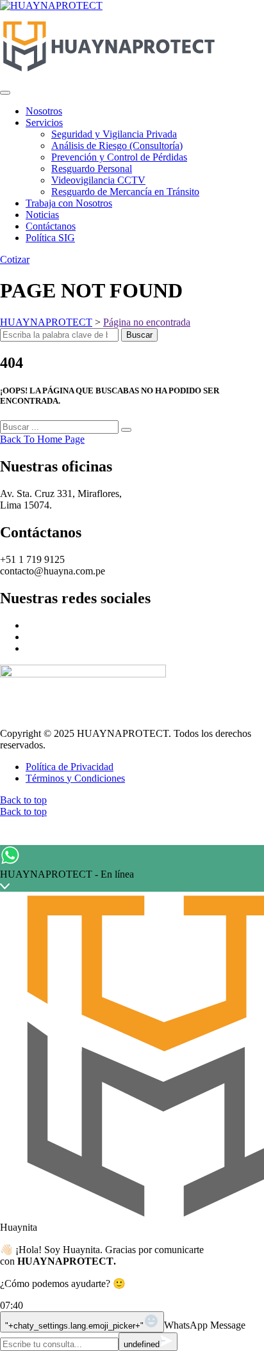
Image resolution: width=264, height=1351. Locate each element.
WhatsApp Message (204, 1325)
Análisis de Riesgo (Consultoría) (117, 145)
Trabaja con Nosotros (69, 203)
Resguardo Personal (91, 168)
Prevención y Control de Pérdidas (119, 157)
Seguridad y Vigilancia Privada (114, 134)
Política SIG (50, 237)
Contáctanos (51, 226)
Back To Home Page (42, 439)
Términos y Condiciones (75, 778)
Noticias (42, 214)
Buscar (139, 335)
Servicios (44, 122)
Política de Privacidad (69, 766)
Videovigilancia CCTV (98, 180)
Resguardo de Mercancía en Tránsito (125, 191)
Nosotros (44, 111)
